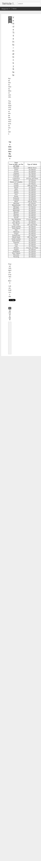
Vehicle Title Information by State (13, 46)
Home (15, 9)
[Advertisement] (22, 49)
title (10, 296)
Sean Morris (9, 279)
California (9, 292)
